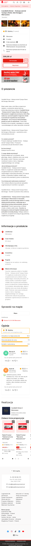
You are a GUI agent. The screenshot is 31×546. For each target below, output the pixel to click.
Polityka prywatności (10, 541)
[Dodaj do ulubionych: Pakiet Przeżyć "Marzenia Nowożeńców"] (27, 421)
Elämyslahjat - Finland (8, 513)
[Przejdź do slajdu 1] (12, 458)
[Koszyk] (24, 2)
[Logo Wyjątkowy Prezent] (5, 2)
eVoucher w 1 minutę (22, 493)
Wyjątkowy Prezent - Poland (10, 521)
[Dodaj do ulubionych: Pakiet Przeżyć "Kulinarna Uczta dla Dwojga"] (13, 421)
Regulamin (19, 499)
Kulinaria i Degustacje (15, 6)
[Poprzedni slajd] (2, 458)
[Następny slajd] (28, 458)
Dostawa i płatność (7, 503)
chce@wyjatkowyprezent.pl (16, 484)
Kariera (18, 501)
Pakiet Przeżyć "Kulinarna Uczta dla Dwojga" (7, 437)
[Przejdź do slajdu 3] (18, 458)
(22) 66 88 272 (16, 477)
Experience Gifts (6, 511)
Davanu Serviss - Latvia (8, 517)
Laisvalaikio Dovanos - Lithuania (11, 519)
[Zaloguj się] (17, 2)
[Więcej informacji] (17, 42)
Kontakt (18, 503)
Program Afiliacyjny (7, 501)
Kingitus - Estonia (6, 515)
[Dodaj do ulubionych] (26, 61)
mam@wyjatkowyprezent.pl (16, 487)
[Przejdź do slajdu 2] (15, 458)
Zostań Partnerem (6, 497)
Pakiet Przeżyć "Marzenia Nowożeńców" (21, 437)
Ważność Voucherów (7, 505)
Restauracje (25, 6)
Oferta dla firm (5, 499)
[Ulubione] (20, 2)
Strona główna (4, 6)
